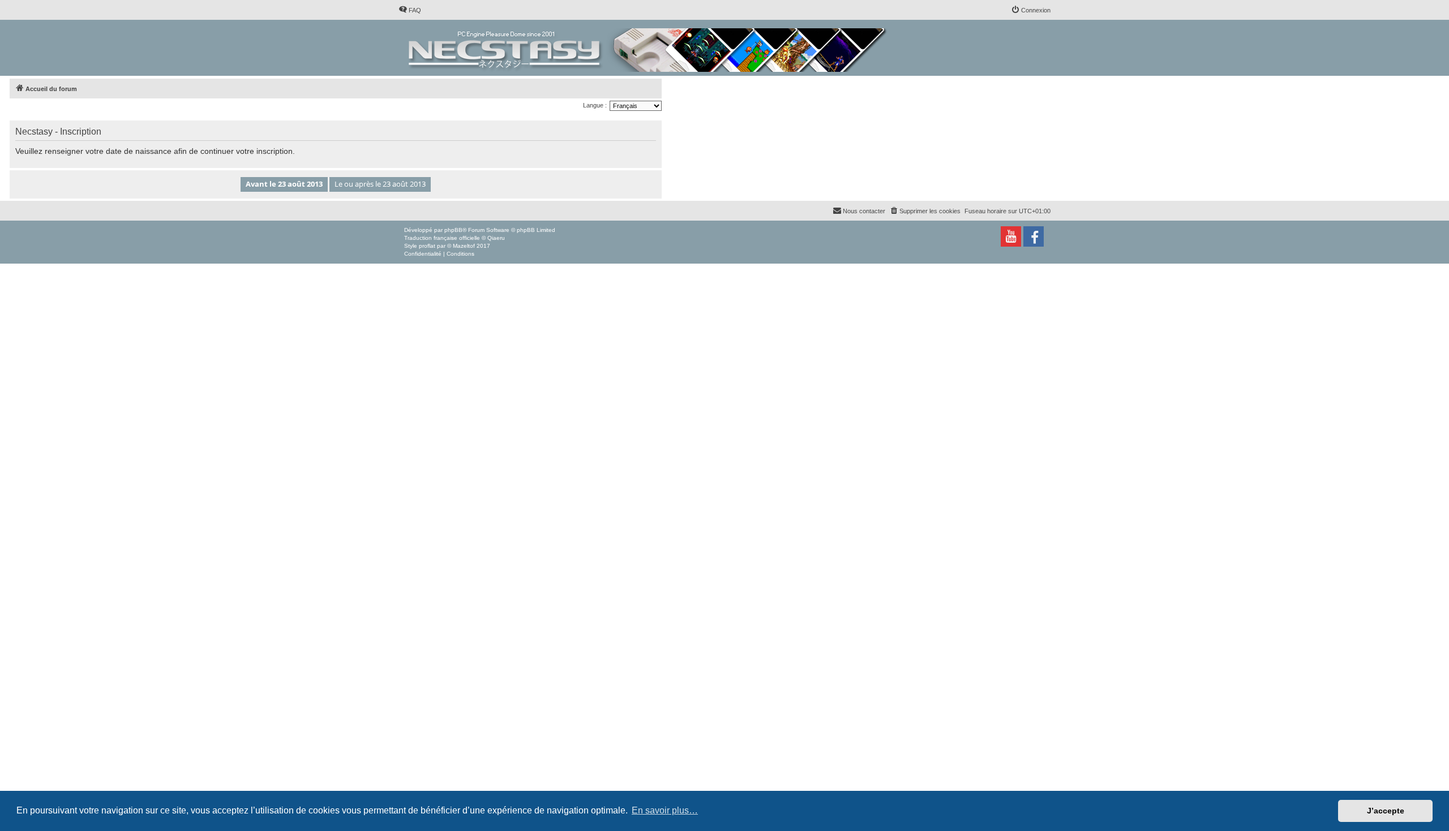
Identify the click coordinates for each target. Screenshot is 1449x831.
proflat (427, 246)
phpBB (453, 230)
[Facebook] (1033, 236)
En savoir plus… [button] (665, 810)
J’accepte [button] (1385, 810)
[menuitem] (409, 10)
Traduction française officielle (442, 238)
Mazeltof (464, 246)
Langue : (595, 105)
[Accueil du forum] (648, 48)
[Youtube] (1011, 236)
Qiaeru (496, 238)
